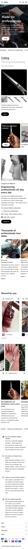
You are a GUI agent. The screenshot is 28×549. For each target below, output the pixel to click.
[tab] (5, 58)
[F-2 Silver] (17, 256)
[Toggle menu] (2, 2)
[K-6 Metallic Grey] (17, 99)
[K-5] (11, 99)
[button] (10, 261)
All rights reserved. (15, 546)
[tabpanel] (14, 106)
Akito (6, 2)
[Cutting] (14, 82)
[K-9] (24, 99)
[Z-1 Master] (4, 99)
